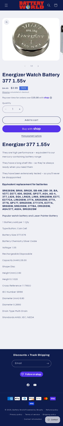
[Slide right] (38, 66)
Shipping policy (49, 414)
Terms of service (32, 414)
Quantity (6, 103)
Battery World (18, 410)
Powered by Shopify (34, 410)
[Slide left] (25, 66)
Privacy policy (16, 414)
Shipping (6, 92)
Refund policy (52, 410)
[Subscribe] (47, 363)
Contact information (33, 419)
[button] (6, 5)
